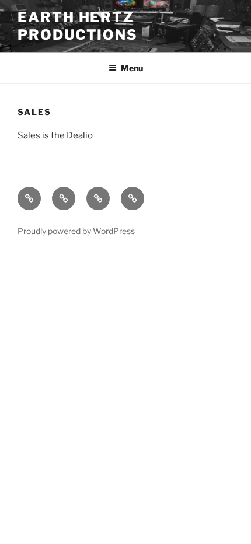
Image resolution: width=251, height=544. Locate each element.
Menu (132, 68)
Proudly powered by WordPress (76, 231)
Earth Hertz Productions (78, 26)
